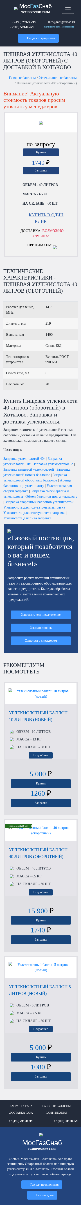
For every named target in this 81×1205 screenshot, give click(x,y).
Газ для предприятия (41, 38)
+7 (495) (23, 22)
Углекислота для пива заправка (27, 518)
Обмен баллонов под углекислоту (51, 496)
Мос (42, 1145)
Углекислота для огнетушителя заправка (34, 513)
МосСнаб (35, 9)
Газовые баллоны (22, 78)
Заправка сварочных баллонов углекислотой (39, 502)
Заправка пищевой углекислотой (28, 469)
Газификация (56, 1112)
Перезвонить (67, 26)
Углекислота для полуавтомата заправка (34, 507)
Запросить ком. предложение (41, 614)
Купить (41, 152)
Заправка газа (21, 1106)
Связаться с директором (41, 640)
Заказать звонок (41, 627)
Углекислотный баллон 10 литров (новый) (38, 716)
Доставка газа (21, 1112)
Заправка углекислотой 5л (53, 464)
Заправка (41, 170)
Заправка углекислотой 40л (24, 458)
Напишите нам (52, 26)
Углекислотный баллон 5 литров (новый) (40, 990)
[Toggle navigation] (68, 9)
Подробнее (40, 755)
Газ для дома (45, 1195)
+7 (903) (21, 27)
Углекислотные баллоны (58, 78)
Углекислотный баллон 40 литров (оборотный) (38, 853)
